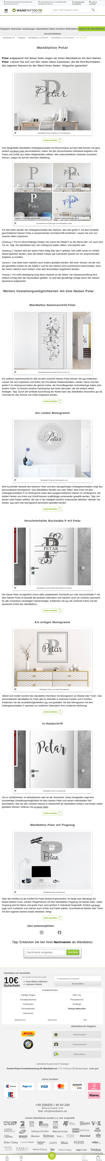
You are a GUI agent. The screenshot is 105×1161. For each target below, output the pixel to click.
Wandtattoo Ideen (45, 29)
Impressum (28, 1013)
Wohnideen (80, 1054)
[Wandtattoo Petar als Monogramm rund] (52, 448)
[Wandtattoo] (27, 10)
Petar (84, 38)
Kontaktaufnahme (28, 1000)
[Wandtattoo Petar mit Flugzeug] (52, 861)
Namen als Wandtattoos (92, 29)
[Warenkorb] (98, 1158)
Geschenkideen (52, 33)
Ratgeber (21, 38)
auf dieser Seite (17, 151)
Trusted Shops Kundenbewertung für (31, 1068)
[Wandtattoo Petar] (52, 101)
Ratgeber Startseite (11, 29)
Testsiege (76, 1004)
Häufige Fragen (28, 995)
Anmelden (78, 984)
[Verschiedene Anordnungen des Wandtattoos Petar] (52, 192)
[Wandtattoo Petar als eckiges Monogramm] (52, 658)
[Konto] (7, 1158)
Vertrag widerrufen (77, 1009)
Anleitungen (28, 29)
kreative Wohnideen (67, 29)
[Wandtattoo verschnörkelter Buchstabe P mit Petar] (52, 556)
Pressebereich (76, 1000)
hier (84, 379)
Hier (12, 503)
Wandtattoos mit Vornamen (62, 38)
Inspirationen (80, 1044)
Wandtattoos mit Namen (38, 38)
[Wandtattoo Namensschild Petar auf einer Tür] (52, 341)
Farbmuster (28, 1004)
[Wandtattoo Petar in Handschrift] (52, 759)
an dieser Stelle (41, 807)
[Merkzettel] (84, 1158)
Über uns (77, 995)
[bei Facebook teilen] (54, 933)
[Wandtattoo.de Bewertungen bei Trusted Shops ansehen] (28, 1048)
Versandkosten (28, 1009)
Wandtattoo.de (9, 38)
